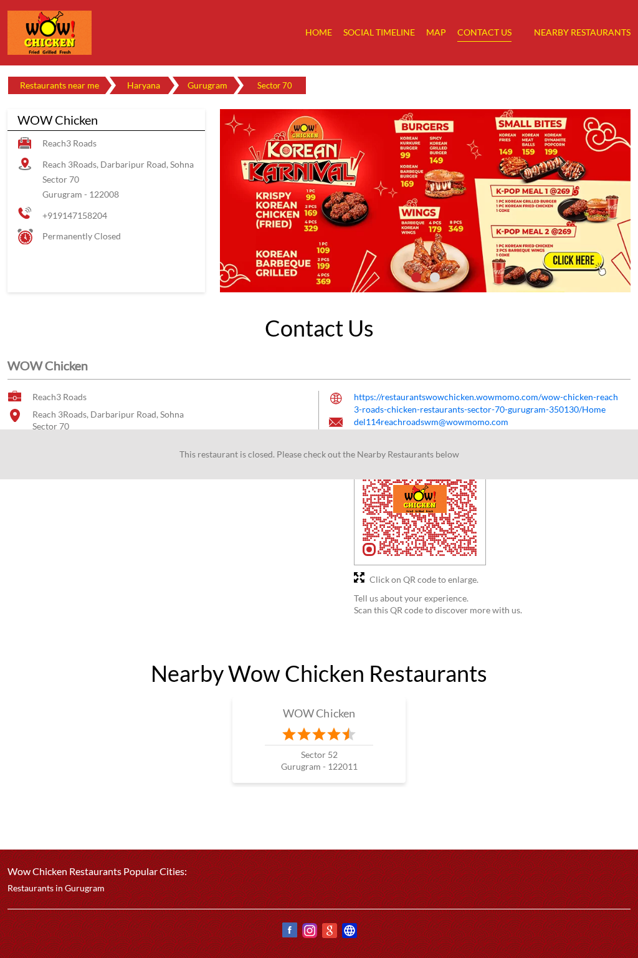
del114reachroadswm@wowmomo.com (431, 421)
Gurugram (207, 85)
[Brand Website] (349, 932)
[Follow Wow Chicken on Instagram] (309, 932)
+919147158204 (74, 215)
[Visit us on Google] (329, 932)
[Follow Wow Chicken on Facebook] (289, 932)
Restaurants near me (59, 85)
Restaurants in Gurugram (56, 888)
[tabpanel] (425, 200)
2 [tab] (435, 277)
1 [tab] (416, 277)
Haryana (143, 85)
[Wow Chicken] (49, 33)
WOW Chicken (319, 713)
